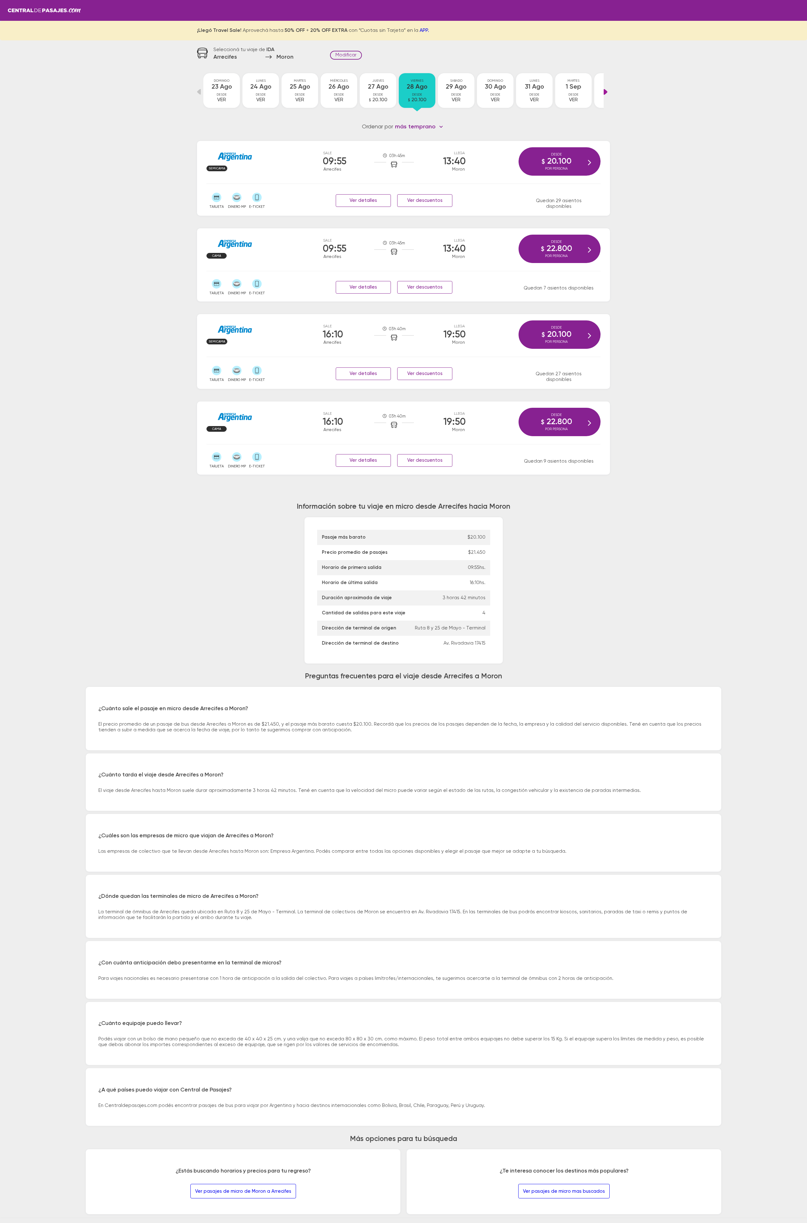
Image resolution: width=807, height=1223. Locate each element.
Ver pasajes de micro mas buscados (564, 1191)
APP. (424, 30)
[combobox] (419, 127)
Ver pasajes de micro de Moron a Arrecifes (243, 1191)
